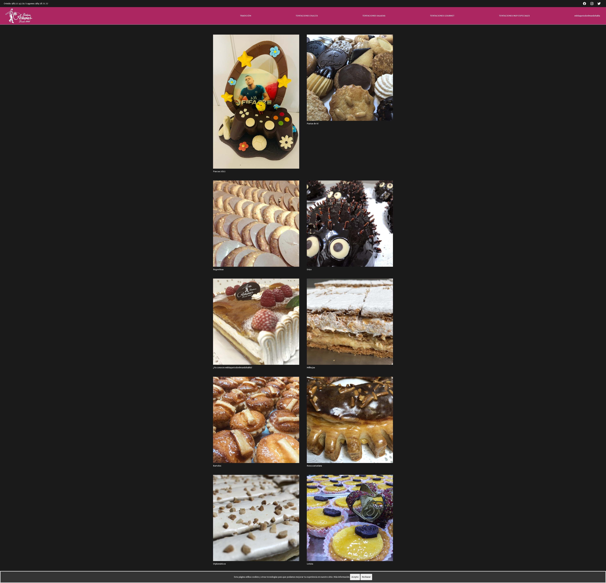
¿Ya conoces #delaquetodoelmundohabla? (232, 367)
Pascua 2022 (219, 171)
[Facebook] (584, 3)
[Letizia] (350, 518)
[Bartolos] (256, 420)
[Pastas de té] (350, 78)
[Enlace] (18, 16)
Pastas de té (312, 123)
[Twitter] (599, 3)
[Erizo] (350, 223)
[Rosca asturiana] (350, 420)
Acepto (355, 577)
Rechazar (366, 577)
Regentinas (218, 269)
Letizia (310, 563)
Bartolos (217, 465)
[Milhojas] (350, 322)
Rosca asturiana (314, 465)
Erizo (309, 269)
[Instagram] (592, 3)
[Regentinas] (256, 223)
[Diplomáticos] (256, 518)
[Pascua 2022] (256, 102)
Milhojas (311, 367)
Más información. (342, 577)
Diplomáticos (219, 563)
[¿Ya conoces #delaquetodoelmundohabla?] (256, 322)
